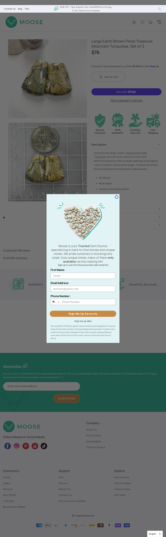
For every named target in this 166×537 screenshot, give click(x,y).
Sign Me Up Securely (83, 314)
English (152, 533)
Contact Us (10, 8)
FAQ (27, 8)
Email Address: (60, 283)
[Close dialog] (116, 197)
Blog (20, 8)
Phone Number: (61, 296)
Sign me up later (83, 321)
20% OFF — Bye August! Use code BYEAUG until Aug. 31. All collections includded (86, 9)
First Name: (58, 270)
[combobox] (155, 534)
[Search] (159, 8)
